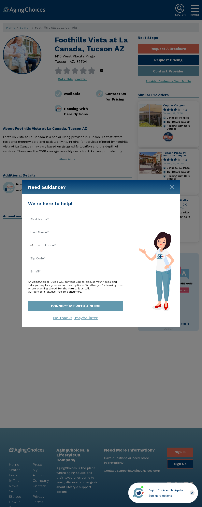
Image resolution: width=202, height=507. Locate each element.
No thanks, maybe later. (75, 317)
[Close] (172, 186)
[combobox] (30, 245)
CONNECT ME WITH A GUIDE (75, 306)
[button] (192, 492)
